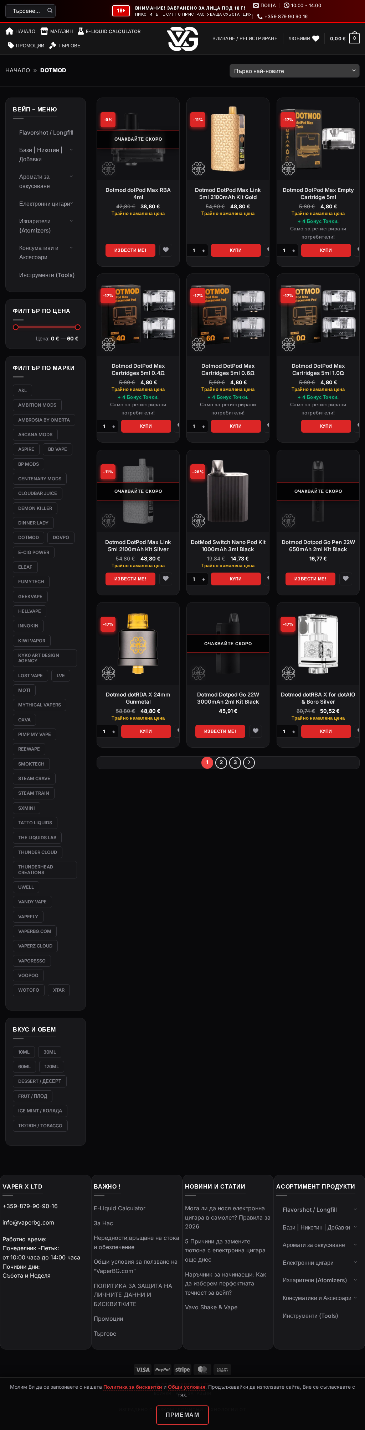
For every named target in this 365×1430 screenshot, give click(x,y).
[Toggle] (71, 132)
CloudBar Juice (37, 493)
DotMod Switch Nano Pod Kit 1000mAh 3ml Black (228, 546)
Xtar (59, 990)
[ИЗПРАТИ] (50, 11)
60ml (24, 1066)
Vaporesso (32, 961)
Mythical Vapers (39, 705)
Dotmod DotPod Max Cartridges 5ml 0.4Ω (138, 369)
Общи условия (186, 1387)
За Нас (103, 1223)
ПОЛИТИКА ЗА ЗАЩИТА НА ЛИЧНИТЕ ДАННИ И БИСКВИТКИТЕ (133, 1295)
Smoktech (31, 764)
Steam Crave (34, 778)
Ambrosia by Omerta (44, 420)
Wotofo (28, 990)
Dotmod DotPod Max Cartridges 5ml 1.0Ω (318, 369)
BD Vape (57, 449)
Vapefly (28, 916)
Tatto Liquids (35, 822)
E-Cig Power (33, 552)
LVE (61, 675)
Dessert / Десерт (39, 1081)
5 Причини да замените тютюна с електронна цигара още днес (225, 1250)
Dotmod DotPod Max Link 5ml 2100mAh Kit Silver (138, 546)
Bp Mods (28, 464)
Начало (25, 31)
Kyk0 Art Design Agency (38, 658)
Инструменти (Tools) (47, 274)
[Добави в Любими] (165, 250)
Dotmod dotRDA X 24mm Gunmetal (138, 698)
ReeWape (29, 749)
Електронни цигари (44, 203)
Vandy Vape (32, 901)
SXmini (26, 808)
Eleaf (25, 567)
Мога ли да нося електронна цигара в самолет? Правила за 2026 (228, 1217)
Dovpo (61, 537)
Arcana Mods (35, 434)
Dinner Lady (33, 523)
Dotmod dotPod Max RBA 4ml (138, 193)
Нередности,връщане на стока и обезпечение (136, 1242)
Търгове (69, 45)
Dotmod (28, 537)
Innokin (28, 625)
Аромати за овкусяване (34, 181)
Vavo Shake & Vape (211, 1307)
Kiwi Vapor (31, 640)
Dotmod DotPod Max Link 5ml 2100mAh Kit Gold (228, 193)
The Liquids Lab (37, 837)
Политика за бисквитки (132, 1387)
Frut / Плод (32, 1096)
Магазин (61, 31)
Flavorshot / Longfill (46, 132)
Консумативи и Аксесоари (38, 252)
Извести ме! (130, 249)
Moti (24, 690)
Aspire (26, 449)
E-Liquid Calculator (113, 31)
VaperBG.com (34, 931)
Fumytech (31, 581)
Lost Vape (30, 675)
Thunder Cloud (37, 852)
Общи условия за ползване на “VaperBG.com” (136, 1266)
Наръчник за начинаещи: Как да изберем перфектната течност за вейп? (225, 1283)
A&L (22, 390)
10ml (24, 1052)
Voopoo (28, 975)
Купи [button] (236, 249)
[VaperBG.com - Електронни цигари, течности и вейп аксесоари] (182, 39)
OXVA (24, 719)
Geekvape (30, 596)
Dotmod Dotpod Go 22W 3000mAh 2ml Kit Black (228, 698)
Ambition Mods (37, 405)
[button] (245, 38)
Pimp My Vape (34, 734)
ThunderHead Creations (35, 869)
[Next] (249, 763)
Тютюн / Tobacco (40, 1125)
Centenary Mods (39, 478)
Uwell (26, 887)
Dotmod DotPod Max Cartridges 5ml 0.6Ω (228, 369)
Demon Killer (35, 508)
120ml (52, 1066)
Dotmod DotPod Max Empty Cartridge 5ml (318, 193)
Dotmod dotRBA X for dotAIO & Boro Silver (318, 698)
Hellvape (29, 611)
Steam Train (33, 793)
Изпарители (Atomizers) (35, 226)
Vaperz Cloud (35, 946)
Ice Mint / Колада (40, 1110)
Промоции (30, 45)
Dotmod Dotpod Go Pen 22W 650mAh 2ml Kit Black (318, 546)
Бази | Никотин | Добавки (41, 154)
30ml (49, 1052)
